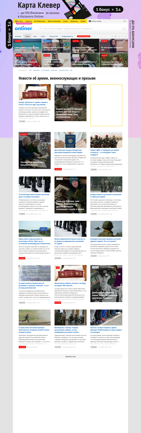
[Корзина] (124, 29)
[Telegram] (112, 36)
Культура (54, 70)
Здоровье (36, 70)
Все (30, 70)
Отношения (45, 70)
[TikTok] (122, 36)
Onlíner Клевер (96, 21)
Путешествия (63, 70)
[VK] (119, 36)
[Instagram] (115, 36)
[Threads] (125, 36)
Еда (71, 70)
